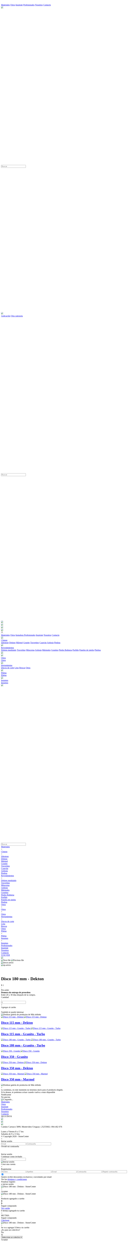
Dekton (12, 642)
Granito (26, 642)
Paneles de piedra (86, 650)
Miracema (30, 650)
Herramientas (6, 916)
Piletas (4, 675)
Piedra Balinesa (65, 650)
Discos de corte (7, 668)
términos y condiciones (17, 1179)
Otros (12, 5)
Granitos (54, 650)
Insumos (4, 683)
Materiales (5, 5)
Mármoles (46, 650)
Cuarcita (43, 642)
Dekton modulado (8, 650)
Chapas (4, 851)
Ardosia (50, 642)
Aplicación (5, 316)
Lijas (17, 668)
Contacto (47, 5)
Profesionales (29, 5)
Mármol (19, 642)
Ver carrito (5, 1208)
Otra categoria (17, 316)
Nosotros (39, 5)
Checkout (5, 1220)
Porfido (76, 650)
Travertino (34, 642)
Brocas (22, 668)
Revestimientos (7, 876)
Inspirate (19, 5)
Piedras (57, 642)
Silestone (5, 642)
